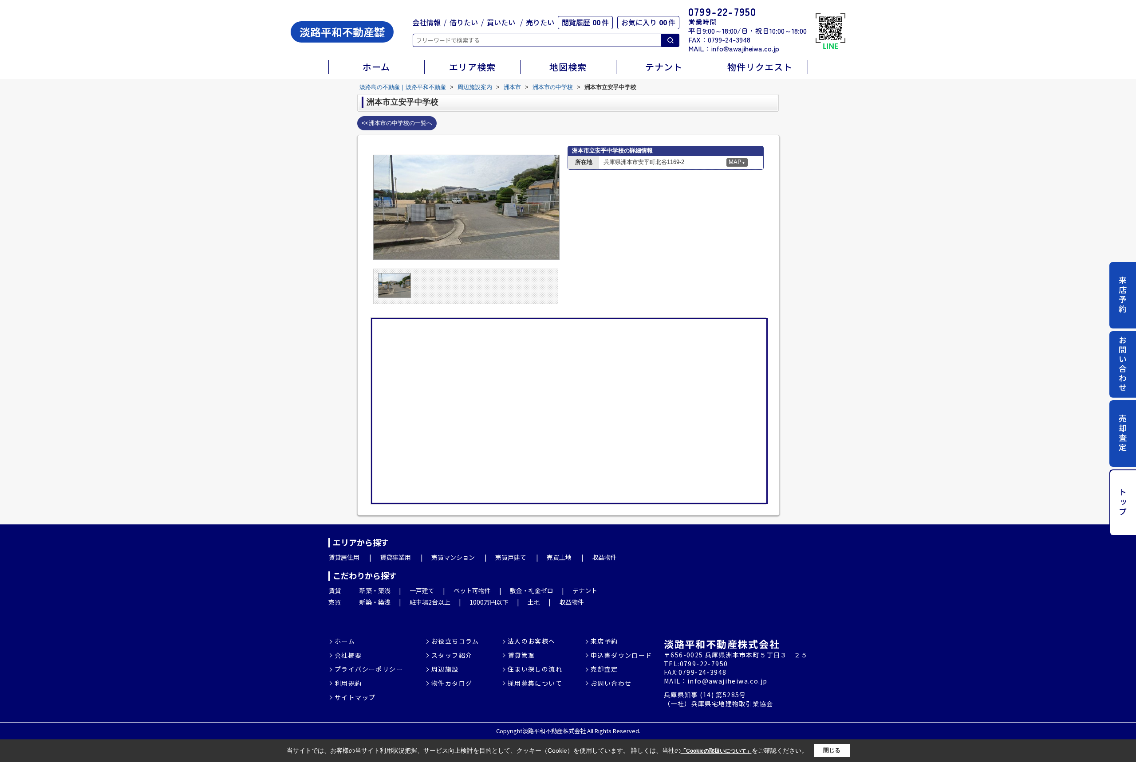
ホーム (376, 66)
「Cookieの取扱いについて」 (716, 751)
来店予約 (1122, 295)
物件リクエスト (760, 66)
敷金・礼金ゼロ (531, 590)
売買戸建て (510, 557)
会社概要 (348, 655)
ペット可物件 (472, 590)
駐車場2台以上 (430, 602)
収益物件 (604, 557)
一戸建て (422, 590)
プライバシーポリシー (369, 669)
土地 (534, 602)
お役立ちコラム (455, 641)
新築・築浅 (374, 590)
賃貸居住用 (343, 557)
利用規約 (348, 683)
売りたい (540, 22)
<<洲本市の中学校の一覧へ (397, 123)
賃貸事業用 (395, 557)
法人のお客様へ (532, 641)
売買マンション (453, 557)
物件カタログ (451, 683)
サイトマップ (355, 697)
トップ (1122, 502)
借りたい (464, 22)
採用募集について (535, 683)
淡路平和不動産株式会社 (722, 644)
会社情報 (426, 22)
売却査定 (1122, 433)
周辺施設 (445, 669)
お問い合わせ (1122, 364)
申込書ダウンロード (621, 655)
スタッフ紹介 (451, 655)
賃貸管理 (521, 655)
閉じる (831, 750)
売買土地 (559, 557)
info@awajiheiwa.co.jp (745, 48)
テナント (663, 66)
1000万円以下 (489, 602)
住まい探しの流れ (535, 669)
